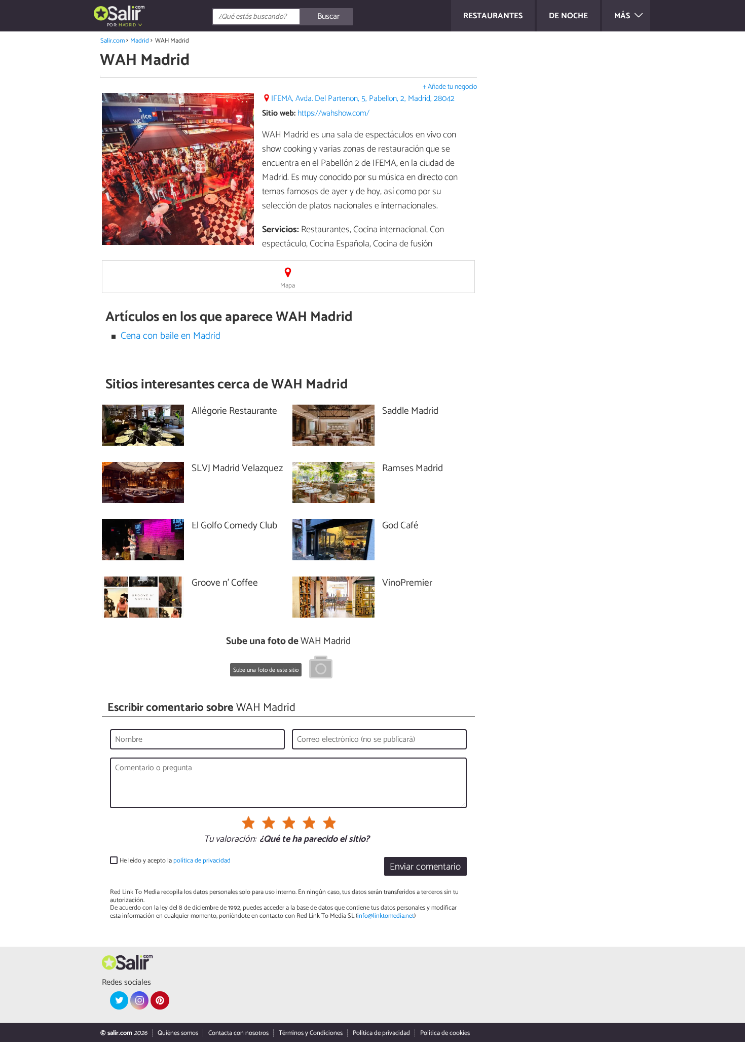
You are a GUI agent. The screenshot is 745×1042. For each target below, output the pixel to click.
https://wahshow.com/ (333, 113)
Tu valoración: (230, 839)
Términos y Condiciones (311, 1033)
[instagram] (139, 1000)
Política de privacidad (381, 1033)
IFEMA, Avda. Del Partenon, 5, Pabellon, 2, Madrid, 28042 (363, 98)
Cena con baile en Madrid (170, 336)
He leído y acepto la (175, 861)
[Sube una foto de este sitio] (320, 668)
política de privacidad (202, 860)
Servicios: (280, 229)
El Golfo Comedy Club (234, 526)
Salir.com (112, 40)
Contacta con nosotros (238, 1033)
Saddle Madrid (410, 411)
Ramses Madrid (412, 469)
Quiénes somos (178, 1033)
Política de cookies (445, 1033)
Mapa (287, 285)
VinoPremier (407, 583)
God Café (400, 526)
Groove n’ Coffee (225, 583)
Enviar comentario (425, 867)
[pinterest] (160, 1000)
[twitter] (119, 1000)
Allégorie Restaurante (234, 411)
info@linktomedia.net (385, 916)
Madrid (139, 40)
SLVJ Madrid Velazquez (237, 469)
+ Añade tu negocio (450, 87)
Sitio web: (278, 113)
